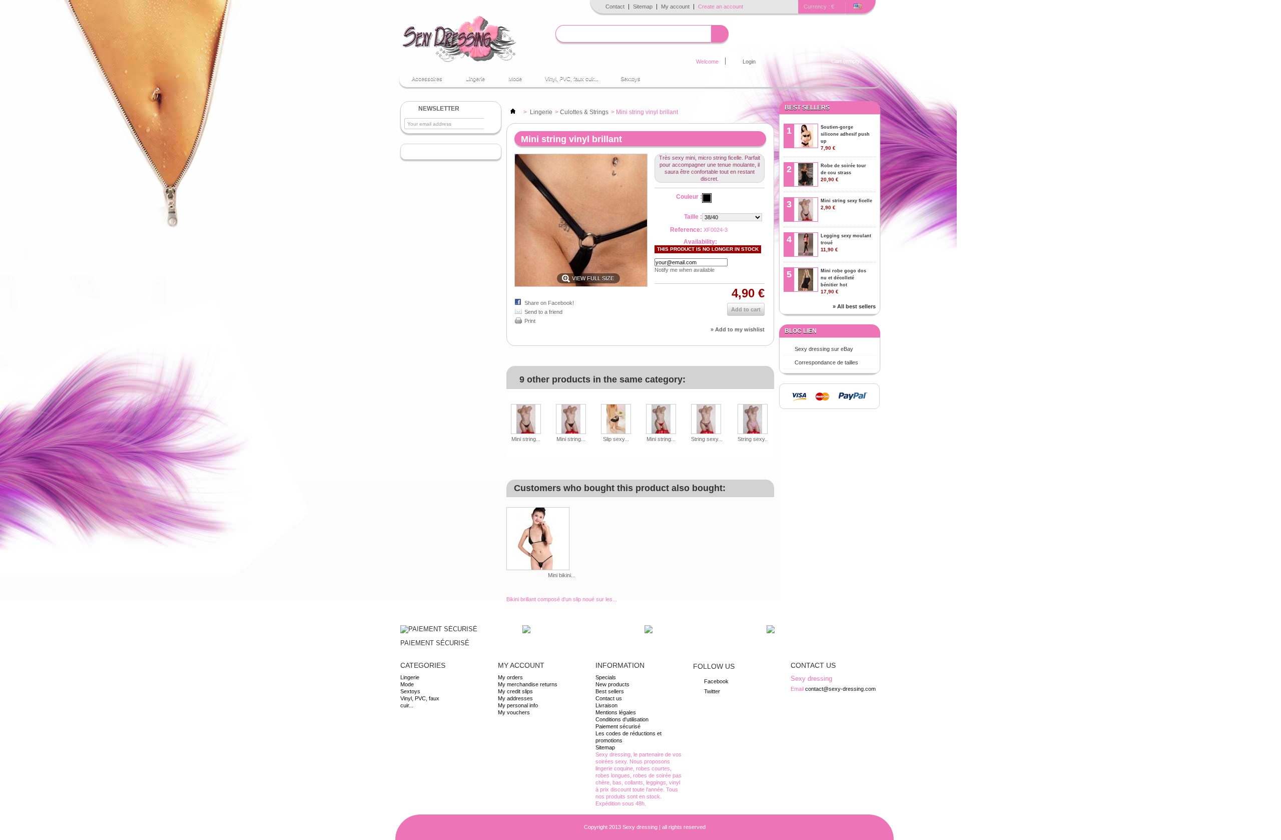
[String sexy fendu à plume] (707, 420)
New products (612, 684)
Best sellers (807, 107)
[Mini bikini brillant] (561, 539)
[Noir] (707, 198)
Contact (614, 7)
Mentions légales (615, 712)
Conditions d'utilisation (622, 719)
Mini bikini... (561, 575)
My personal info (518, 705)
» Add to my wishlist (738, 329)
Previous (508, 410)
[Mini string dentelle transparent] (571, 420)
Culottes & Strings (584, 112)
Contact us (608, 698)
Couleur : (689, 196)
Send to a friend (543, 312)
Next (770, 410)
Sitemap (643, 7)
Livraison (606, 705)
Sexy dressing (640, 827)
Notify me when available (685, 270)
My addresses (515, 698)
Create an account (720, 7)
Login (749, 62)
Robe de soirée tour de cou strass (843, 172)
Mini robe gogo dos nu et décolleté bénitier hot (843, 281)
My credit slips (515, 691)
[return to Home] (512, 112)
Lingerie (470, 81)
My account (675, 7)
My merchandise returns (527, 684)
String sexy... (707, 439)
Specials (605, 677)
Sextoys (630, 79)
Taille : (693, 216)
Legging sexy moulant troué (846, 242)
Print (529, 321)
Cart (846, 61)
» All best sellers (854, 306)
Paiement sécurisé (617, 726)
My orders (510, 677)
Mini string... (525, 439)
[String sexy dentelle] (753, 420)
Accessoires (422, 81)
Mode (510, 81)
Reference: (686, 229)
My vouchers (514, 712)
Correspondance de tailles (826, 362)
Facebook (716, 681)
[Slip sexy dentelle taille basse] (616, 420)
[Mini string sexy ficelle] (526, 420)
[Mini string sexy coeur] (661, 420)
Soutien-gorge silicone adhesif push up (845, 138)
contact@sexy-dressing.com (840, 689)
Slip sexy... (616, 439)
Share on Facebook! (549, 303)
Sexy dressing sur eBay (824, 349)
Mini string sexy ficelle (846, 204)
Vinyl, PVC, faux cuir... (571, 79)
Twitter (712, 691)
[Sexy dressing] (459, 39)
